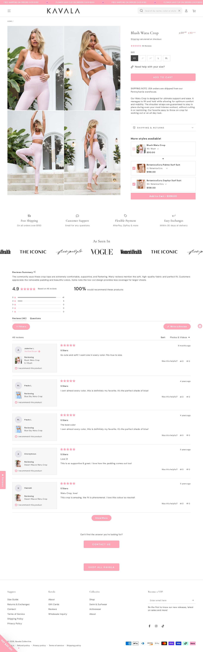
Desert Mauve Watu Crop (35, 465)
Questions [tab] (35, 319)
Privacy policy (39, 645)
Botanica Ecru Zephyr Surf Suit (164, 180)
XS (134, 58)
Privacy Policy (14, 623)
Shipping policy (74, 645)
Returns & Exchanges (18, 604)
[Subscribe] (194, 600)
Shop (92, 599)
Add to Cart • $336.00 (163, 196)
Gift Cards (53, 604)
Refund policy (23, 645)
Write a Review (180, 327)
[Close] (179, 10)
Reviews (52, 609)
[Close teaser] (18, 648)
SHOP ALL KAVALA (101, 567)
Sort (163, 337)
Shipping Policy (15, 618)
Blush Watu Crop (156, 145)
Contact (11, 609)
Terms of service (56, 645)
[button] (160, 10)
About (51, 599)
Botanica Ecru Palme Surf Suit (163, 165)
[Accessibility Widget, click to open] (200, 326)
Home (9, 21)
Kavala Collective (23, 641)
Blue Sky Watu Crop (33, 396)
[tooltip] (34, 272)
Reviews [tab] (19, 319)
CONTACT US (101, 544)
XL (166, 58)
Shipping (135, 39)
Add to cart (163, 77)
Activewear (95, 609)
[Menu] (9, 10)
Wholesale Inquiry (57, 614)
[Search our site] (141, 10)
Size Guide (12, 599)
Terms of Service (16, 614)
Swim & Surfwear (98, 604)
